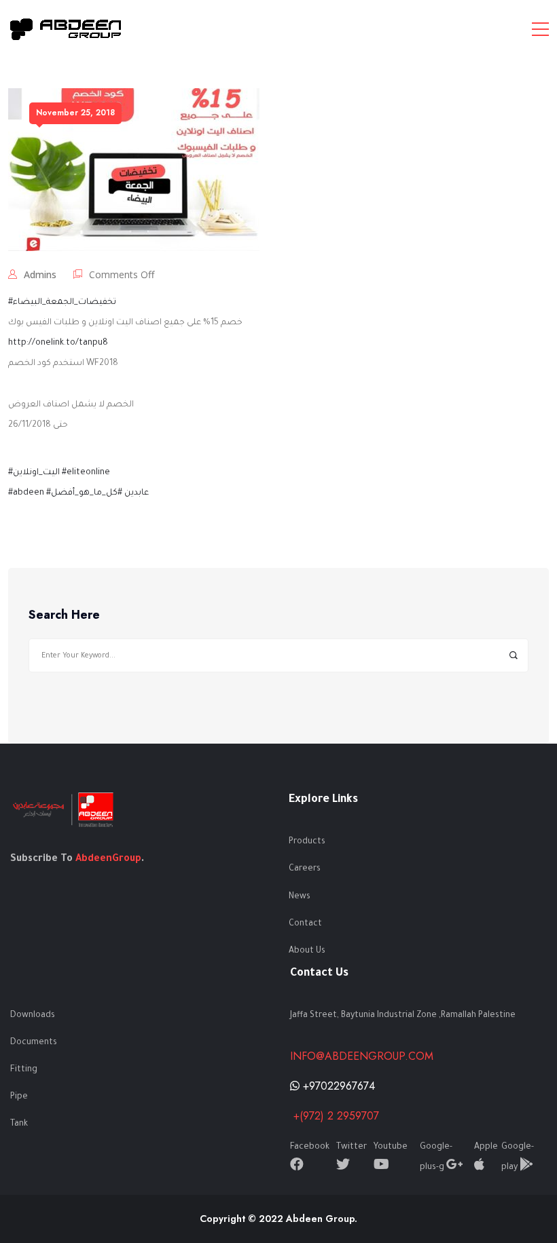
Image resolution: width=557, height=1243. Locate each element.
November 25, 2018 (75, 113)
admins (40, 274)
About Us (307, 951)
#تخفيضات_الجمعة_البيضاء (62, 302)
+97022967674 (337, 1086)
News (299, 897)
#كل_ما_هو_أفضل (86, 493)
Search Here (64, 615)
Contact (305, 924)
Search (513, 655)
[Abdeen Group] (66, 28)
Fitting (23, 1070)
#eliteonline (86, 473)
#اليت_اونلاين (34, 473)
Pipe (19, 1097)
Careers (305, 869)
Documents (33, 1043)
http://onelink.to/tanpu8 (58, 343)
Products (307, 842)
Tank (19, 1124)
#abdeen (26, 493)
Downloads (32, 1015)
